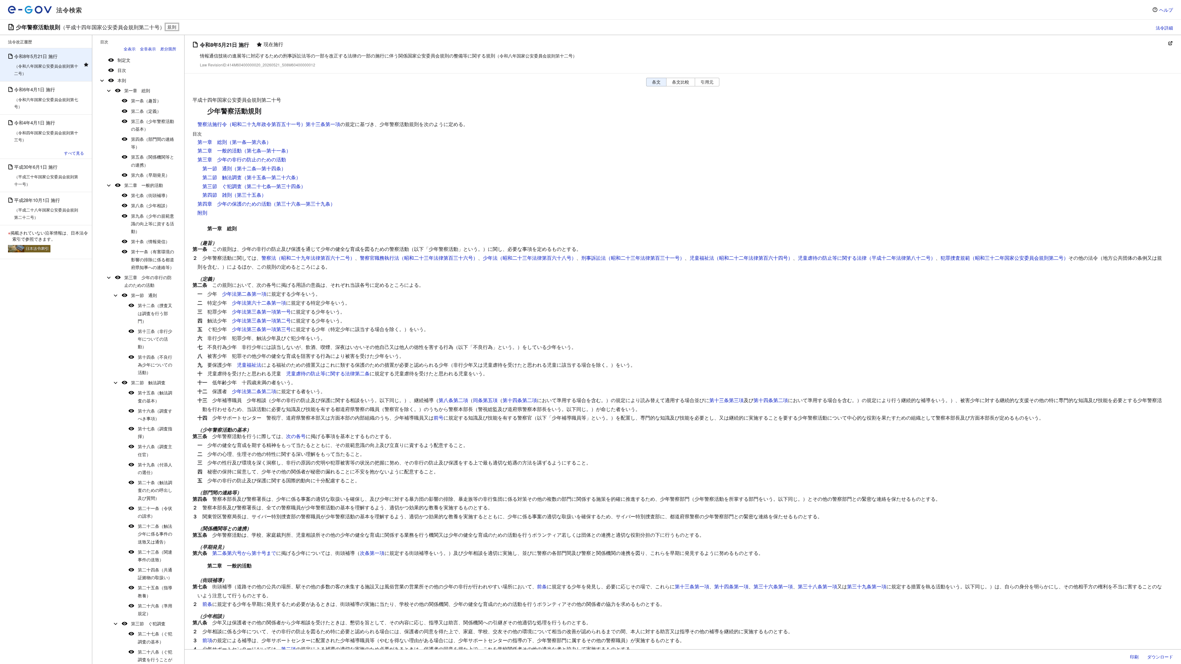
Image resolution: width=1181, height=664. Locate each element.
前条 (542, 586)
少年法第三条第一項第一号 (261, 311)
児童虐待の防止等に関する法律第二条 (328, 373)
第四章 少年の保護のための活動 (234, 203)
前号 (438, 417)
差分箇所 (168, 49)
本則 (121, 80)
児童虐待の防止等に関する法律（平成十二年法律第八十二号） (867, 257)
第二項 (288, 648)
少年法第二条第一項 (244, 293)
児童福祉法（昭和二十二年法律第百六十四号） (741, 257)
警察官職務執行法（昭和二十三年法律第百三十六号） (419, 257)
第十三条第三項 (726, 400)
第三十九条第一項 (866, 586)
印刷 (1134, 657)
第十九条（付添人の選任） (155, 468)
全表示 (130, 49)
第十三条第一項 (692, 586)
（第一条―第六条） (249, 141)
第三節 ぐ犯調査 (148, 623)
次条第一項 (372, 552)
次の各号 (296, 436)
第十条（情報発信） (150, 241)
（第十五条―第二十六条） (271, 177)
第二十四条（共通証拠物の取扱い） (155, 573)
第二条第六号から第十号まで (244, 552)
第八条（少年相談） (150, 205)
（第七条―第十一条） (266, 150)
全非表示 (148, 49)
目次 (121, 70)
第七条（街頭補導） (150, 195)
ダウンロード (1160, 657)
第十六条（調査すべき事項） (155, 414)
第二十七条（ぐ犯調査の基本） (155, 637)
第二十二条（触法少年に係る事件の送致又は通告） (155, 533)
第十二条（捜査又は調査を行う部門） (155, 313)
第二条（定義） (146, 111)
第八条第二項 (453, 400)
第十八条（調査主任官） (155, 450)
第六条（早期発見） (150, 175)
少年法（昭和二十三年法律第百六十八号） (529, 257)
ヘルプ (1166, 9)
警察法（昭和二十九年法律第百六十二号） (308, 257)
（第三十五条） (249, 194)
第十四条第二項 (520, 400)
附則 (202, 212)
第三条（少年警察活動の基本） (152, 125)
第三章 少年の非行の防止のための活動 (148, 281)
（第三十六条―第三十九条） (303, 203)
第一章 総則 (137, 90)
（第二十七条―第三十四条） (274, 186)
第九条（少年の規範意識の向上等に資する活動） (152, 223)
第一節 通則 (144, 295)
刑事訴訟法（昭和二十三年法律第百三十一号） (633, 257)
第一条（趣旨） (146, 100)
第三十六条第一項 (773, 586)
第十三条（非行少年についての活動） (155, 339)
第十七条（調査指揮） (155, 432)
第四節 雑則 (217, 194)
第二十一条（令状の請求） (155, 512)
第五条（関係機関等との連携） (152, 161)
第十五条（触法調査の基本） (155, 396)
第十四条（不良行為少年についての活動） (155, 364)
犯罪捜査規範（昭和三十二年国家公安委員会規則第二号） (1004, 257)
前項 (207, 640)
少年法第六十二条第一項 (259, 302)
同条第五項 (485, 400)
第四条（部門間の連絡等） (152, 143)
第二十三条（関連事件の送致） (155, 556)
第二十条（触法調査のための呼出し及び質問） (155, 490)
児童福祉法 (249, 364)
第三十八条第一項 (817, 586)
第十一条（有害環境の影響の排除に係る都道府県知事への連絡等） (152, 259)
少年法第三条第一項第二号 (261, 320)
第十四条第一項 (731, 586)
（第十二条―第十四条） (259, 168)
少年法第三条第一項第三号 (261, 329)
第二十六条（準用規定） (155, 609)
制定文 (123, 60)
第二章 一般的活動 (143, 185)
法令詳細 (1164, 28)
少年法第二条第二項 (254, 391)
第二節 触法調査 (148, 382)
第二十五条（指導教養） (155, 591)
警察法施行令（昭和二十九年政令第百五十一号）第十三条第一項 (268, 124)
